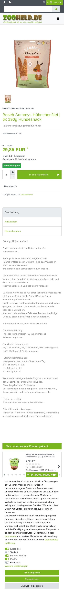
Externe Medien (18, 555)
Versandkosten (26, 195)
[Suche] (56, 9)
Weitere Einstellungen (16, 566)
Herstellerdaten (13, 231)
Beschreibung (12, 212)
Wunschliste (11, 186)
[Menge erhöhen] (12, 172)
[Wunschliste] (44, 2)
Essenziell (15, 548)
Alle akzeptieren (32, 572)
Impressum (11, 536)
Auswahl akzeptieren (32, 585)
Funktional (15, 562)
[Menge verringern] (12, 177)
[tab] (32, 212)
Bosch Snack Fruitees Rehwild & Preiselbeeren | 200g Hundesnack (40, 456)
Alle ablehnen (32, 579)
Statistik (14, 552)
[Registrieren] (10, 2)
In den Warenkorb (38, 174)
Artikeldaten (11, 221)
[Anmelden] (4, 2)
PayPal (13, 559)
